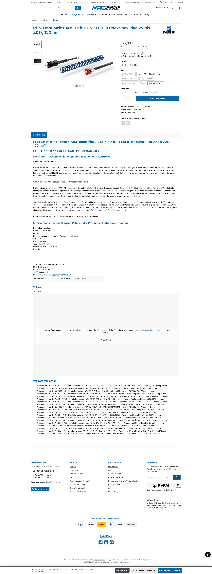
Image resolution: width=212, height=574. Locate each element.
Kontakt (73, 467)
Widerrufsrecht (114, 474)
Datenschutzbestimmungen (154, 330)
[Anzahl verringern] (123, 98)
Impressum (113, 467)
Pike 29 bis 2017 (155, 83)
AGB (110, 470)
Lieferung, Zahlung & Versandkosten (123, 481)
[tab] (39, 135)
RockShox (134, 65)
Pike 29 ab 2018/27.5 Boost (134, 83)
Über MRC (74, 470)
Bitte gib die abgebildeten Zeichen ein (161, 490)
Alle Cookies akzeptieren (170, 570)
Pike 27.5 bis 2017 (130, 79)
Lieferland (125, 53)
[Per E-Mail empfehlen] (127, 122)
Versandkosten (99, 560)
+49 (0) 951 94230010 (42, 471)
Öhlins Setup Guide (78, 488)
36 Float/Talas (129, 74)
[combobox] (53, 8)
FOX (124, 65)
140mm (126, 92)
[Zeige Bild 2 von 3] (80, 86)
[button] (142, 53)
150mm (135, 92)
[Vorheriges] (45, 64)
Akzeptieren (106, 340)
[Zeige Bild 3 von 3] (83, 86)
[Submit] (177, 477)
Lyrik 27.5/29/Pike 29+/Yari (149, 74)
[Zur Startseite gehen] (106, 8)
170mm (156, 92)
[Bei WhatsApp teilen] (122, 122)
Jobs (110, 488)
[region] (74, 64)
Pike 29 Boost (147, 79)
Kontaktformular (52, 482)
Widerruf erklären (40, 489)
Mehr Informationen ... (38, 571)
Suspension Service (78, 491)
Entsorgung (113, 491)
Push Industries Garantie (80, 481)
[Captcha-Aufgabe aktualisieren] (178, 485)
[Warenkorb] (178, 8)
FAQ (71, 477)
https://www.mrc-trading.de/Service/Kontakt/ (52, 275)
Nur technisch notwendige (143, 570)
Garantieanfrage (76, 474)
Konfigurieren (122, 570)
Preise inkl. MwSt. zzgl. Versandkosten (135, 47)
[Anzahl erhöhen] (133, 98)
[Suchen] (78, 8)
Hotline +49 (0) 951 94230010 (172, 2)
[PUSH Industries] (169, 31)
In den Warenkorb (157, 98)
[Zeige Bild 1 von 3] (76, 86)
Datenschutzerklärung (117, 477)
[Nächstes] (114, 64)
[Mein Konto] (171, 8)
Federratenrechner (77, 484)
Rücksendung (114, 484)
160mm (145, 92)
